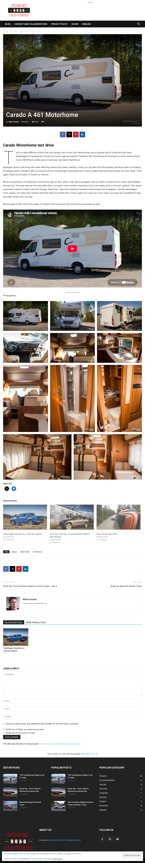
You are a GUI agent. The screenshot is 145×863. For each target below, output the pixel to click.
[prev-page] (5, 656)
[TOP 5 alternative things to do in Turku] (10, 779)
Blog (7, 24)
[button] (138, 24)
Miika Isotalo (14, 122)
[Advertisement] (90, 10)
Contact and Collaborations (30, 24)
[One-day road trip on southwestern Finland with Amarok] (72, 517)
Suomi (75, 24)
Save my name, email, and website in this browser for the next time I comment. (42, 723)
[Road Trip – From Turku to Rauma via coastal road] (10, 792)
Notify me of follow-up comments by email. (25, 729)
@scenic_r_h (89, 754)
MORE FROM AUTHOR (36, 622)
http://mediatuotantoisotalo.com (35, 603)
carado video (25, 552)
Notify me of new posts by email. (20, 733)
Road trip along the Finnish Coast (126, 586)
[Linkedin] (82, 134)
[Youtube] (117, 839)
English (86, 24)
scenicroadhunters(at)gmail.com (65, 840)
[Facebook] (63, 134)
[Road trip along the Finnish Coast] (10, 806)
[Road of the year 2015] (118, 517)
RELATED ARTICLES (14, 622)
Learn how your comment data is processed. (60, 743)
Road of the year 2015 (107, 534)
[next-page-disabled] (9, 656)
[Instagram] (110, 839)
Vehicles (14, 31)
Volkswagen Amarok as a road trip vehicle (22, 534)
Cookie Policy (57, 858)
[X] (69, 134)
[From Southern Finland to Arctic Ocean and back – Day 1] (58, 806)
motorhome (37, 552)
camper (14, 552)
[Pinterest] (76, 134)
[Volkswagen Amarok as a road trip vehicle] (25, 517)
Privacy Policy (59, 24)
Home (5, 31)
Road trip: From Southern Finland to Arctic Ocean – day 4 (30, 586)
